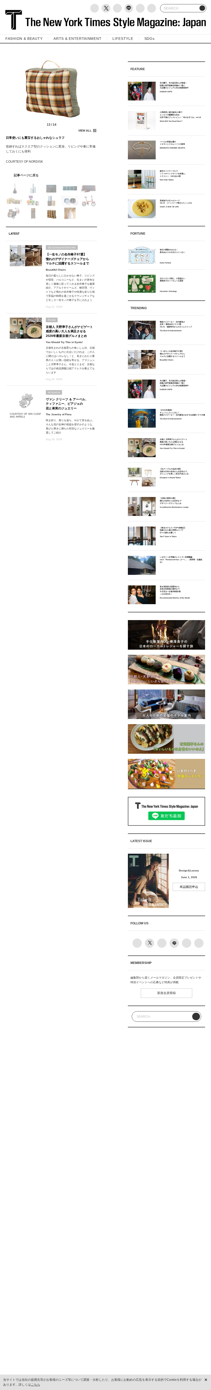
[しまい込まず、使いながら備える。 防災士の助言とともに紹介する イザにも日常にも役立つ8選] (51, 175)
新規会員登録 (166, 993)
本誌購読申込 (189, 886)
